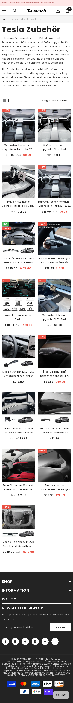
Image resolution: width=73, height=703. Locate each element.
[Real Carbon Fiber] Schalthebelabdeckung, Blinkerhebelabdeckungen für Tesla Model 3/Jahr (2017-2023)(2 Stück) (54, 374)
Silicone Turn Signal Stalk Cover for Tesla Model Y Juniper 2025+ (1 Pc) (54, 431)
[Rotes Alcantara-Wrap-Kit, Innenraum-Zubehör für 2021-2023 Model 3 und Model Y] (18, 465)
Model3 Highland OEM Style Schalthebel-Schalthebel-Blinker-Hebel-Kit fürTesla (18, 544)
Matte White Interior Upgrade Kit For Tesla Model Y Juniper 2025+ (18, 204)
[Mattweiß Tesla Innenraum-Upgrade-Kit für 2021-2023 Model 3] (54, 181)
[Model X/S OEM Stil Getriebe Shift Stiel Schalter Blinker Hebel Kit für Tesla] (18, 238)
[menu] (4, 10)
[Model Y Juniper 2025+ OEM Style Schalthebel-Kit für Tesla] (18, 351)
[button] (4, 100)
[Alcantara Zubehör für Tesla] (18, 295)
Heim (4, 19)
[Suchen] (15, 10)
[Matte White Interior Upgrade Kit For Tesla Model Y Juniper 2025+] (18, 181)
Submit (61, 627)
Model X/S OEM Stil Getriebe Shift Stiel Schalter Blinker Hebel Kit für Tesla (18, 261)
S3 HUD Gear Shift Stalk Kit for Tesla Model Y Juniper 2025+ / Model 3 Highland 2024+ (18, 431)
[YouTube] (45, 641)
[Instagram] (15, 641)
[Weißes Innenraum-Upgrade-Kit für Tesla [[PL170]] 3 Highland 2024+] (54, 125)
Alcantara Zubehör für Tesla (18, 317)
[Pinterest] (25, 641)
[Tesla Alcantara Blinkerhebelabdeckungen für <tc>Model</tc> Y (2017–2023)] (54, 465)
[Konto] (58, 11)
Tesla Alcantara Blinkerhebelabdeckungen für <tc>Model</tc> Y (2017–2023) (54, 487)
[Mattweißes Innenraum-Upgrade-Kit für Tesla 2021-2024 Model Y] (18, 125)
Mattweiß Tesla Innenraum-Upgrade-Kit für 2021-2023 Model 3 (54, 204)
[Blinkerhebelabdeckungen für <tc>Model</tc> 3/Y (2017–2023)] (54, 238)
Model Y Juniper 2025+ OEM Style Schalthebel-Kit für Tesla (18, 374)
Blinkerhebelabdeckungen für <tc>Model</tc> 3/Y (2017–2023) (54, 261)
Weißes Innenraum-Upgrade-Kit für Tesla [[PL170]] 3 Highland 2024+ (54, 147)
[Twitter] (55, 641)
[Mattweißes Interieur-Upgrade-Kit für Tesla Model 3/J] (54, 295)
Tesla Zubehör (18, 19)
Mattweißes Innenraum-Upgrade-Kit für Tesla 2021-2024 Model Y (18, 147)
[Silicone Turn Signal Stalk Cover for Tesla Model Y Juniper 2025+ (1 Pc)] (54, 408)
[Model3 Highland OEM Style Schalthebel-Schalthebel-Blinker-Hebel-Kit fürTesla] (18, 521)
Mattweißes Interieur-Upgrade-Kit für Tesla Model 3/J (54, 317)
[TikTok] (35, 641)
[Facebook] (5, 641)
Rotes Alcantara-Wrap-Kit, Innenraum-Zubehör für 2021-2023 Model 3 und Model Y (18, 487)
